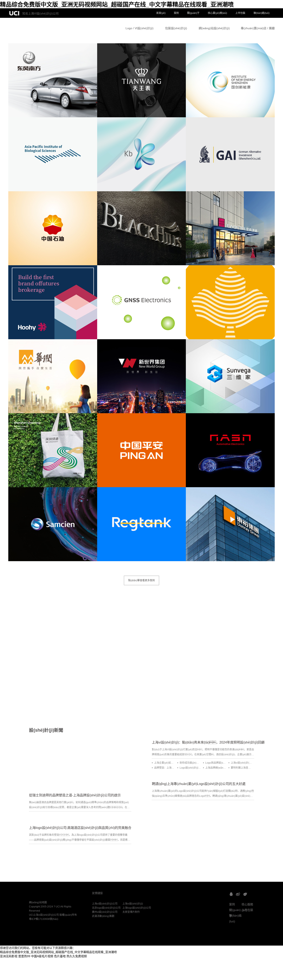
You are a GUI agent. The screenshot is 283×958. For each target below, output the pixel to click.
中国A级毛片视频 (42, 956)
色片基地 (60, 956)
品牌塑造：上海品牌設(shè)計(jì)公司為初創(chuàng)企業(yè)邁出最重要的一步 (164, 767)
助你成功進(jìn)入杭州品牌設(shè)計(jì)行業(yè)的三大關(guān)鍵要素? (190, 762)
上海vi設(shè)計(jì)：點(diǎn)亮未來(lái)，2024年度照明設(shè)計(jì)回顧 (208, 742)
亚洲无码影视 (8, 956)
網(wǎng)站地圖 (38, 902)
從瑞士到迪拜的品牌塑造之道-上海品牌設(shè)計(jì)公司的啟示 (75, 795)
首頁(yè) (161, 13)
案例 (176, 13)
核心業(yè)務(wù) (217, 13)
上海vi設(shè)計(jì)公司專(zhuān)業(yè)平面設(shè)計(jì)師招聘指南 (241, 762)
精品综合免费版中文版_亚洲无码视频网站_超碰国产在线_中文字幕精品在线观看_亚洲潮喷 (117, 4)
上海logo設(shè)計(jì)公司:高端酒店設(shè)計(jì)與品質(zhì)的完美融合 (80, 828)
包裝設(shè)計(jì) (176, 28)
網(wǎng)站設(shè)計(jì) (214, 28)
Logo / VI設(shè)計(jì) (140, 28)
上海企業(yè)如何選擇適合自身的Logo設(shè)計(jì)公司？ (164, 762)
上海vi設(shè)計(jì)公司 (104, 903)
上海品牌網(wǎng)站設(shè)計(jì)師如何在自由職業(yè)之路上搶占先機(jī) (215, 767)
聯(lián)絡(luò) (262, 13)
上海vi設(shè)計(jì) (132, 903)
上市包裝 (240, 13)
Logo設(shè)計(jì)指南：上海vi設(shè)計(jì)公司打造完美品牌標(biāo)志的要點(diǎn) (190, 767)
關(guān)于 (193, 13)
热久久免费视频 (77, 956)
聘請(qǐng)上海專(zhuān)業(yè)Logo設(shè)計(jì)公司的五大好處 (199, 784)
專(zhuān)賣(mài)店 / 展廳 (258, 28)
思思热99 (24, 956)
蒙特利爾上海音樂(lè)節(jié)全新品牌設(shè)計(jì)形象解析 (241, 767)
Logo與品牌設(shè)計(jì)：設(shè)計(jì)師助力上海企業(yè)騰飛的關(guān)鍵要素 (215, 762)
